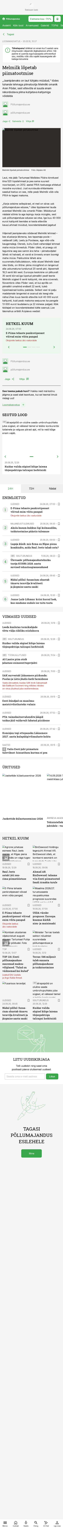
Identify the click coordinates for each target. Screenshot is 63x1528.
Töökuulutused (17, 655)
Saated (6, 745)
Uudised (15, 504)
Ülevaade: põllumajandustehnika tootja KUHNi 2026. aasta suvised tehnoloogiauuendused (31, 563)
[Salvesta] (59, 504)
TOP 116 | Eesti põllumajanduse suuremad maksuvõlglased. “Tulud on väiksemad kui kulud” (15, 963)
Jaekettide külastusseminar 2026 (22, 818)
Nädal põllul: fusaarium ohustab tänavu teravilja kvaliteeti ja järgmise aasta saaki (30, 583)
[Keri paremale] (58, 457)
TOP (4, 949)
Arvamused (32, 25)
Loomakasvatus (11, 404)
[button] (25, 1076)
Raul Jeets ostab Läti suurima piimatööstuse (14, 875)
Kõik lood (18, 25)
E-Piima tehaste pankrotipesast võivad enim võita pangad (16, 916)
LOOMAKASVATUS (11, 41)
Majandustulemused (22, 523)
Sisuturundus (24, 556)
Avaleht (6, 25)
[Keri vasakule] (5, 457)
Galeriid (45, 25)
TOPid (54, 25)
